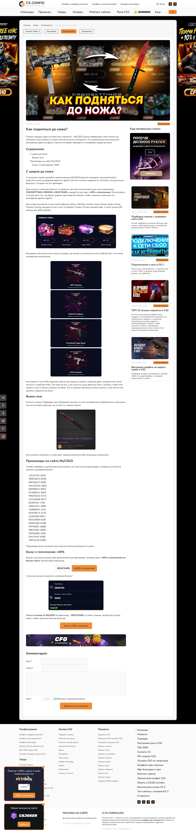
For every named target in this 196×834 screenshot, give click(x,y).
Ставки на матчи (66, 773)
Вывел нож (37, 157)
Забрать (24, 824)
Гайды (36, 25)
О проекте (143, 795)
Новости (142, 734)
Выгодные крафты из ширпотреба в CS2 (148, 368)
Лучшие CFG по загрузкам (152, 760)
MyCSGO (78, 136)
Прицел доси (103, 765)
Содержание (35, 149)
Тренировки (86, 31)
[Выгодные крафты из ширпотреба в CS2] (150, 348)
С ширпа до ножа (38, 154)
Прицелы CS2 (104, 734)
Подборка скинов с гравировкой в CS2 (149, 217)
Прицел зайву (104, 777)
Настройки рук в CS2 (149, 743)
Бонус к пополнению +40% (45, 164)
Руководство (46, 25)
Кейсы (61, 765)
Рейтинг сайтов (146, 773)
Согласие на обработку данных (76, 823)
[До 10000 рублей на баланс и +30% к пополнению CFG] (150, 156)
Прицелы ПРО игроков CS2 (110, 738)
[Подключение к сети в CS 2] (150, 245)
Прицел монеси (105, 758)
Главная (27, 25)
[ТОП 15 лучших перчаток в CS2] (150, 291)
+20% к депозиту (24, 795)
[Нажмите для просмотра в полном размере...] (76, 232)
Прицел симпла (105, 746)
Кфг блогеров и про (149, 769)
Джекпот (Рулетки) (67, 746)
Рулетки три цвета (67, 738)
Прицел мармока (105, 769)
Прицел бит (103, 773)
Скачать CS (144, 751)
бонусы (49, 469)
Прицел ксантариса (106, 754)
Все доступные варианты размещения (80, 818)
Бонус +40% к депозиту (76, 625)
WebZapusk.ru (124, 829)
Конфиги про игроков (150, 765)
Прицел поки (103, 750)
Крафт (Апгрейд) (66, 761)
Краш (61, 750)
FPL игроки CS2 (146, 756)
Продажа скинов (66, 734)
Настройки (51, 31)
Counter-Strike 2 (32, 31)
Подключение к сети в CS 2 (147, 264)
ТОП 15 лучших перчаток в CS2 (150, 310)
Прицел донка (104, 761)
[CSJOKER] (24, 816)
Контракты (63, 754)
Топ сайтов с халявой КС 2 (153, 791)
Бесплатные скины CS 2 (151, 787)
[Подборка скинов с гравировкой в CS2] (150, 197)
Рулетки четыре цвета (68, 742)
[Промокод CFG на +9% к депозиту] (76, 640)
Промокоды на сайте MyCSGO (45, 161)
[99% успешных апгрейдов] (142, 11)
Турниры (142, 738)
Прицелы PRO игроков (108, 781)
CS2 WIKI (142, 747)
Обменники (64, 769)
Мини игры (63, 758)
